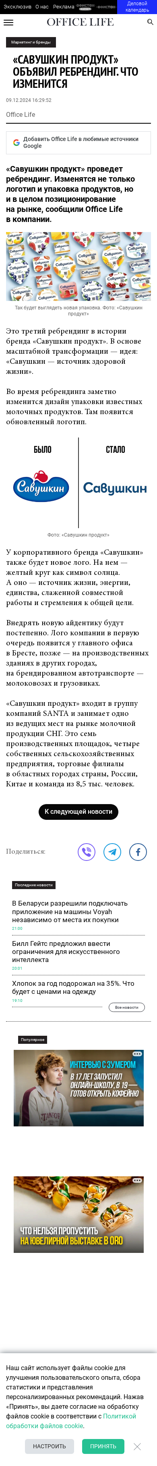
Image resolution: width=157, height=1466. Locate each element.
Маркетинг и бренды (31, 42)
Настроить (49, 1446)
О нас (42, 7)
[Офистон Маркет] (85, 7)
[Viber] (86, 852)
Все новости (126, 1007)
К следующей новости (78, 811)
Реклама (63, 7)
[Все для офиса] (106, 7)
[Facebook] (138, 852)
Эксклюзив (17, 7)
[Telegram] (112, 852)
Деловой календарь (137, 7)
